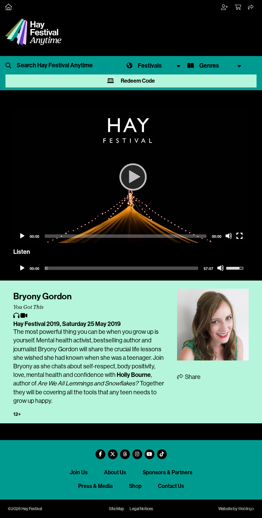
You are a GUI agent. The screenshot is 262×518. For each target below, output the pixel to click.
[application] (131, 176)
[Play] (131, 176)
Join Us (79, 472)
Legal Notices (141, 508)
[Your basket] (238, 7)
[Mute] (228, 236)
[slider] (121, 268)
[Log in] (224, 7)
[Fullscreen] (239, 236)
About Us (115, 472)
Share (192, 376)
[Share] (251, 7)
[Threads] (125, 451)
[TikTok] (162, 451)
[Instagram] (137, 451)
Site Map (116, 508)
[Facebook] (100, 451)
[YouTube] (149, 451)
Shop (135, 486)
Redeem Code (137, 81)
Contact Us (171, 486)
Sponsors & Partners (167, 472)
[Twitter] (112, 451)
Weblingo (246, 508)
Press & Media (95, 486)
